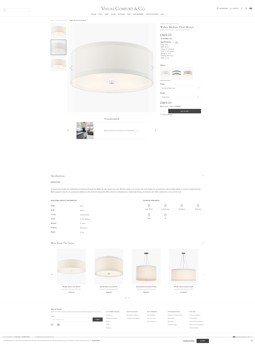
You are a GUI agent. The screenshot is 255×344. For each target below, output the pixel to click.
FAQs (107, 324)
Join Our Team (151, 318)
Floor (113, 14)
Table (107, 14)
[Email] (77, 320)
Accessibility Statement (196, 321)
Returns (108, 321)
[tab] (127, 175)
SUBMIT (97, 319)
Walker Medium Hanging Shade (146, 287)
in (173, 42)
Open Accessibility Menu (196, 324)
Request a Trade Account (175, 315)
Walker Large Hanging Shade (183, 287)
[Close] (252, 340)
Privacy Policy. (96, 340)
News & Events (151, 321)
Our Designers (138, 14)
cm (177, 42)
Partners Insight (172, 324)
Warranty (108, 328)
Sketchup (198, 209)
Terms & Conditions (195, 315)
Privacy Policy (193, 318)
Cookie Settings (194, 328)
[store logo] (123, 8)
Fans (129, 14)
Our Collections (152, 14)
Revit (149, 218)
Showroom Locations (133, 315)
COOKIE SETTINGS (188, 341)
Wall (100, 14)
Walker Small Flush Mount (109, 287)
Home (53, 20)
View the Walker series (182, 30)
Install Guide (165, 209)
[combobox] (16, 10)
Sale (162, 14)
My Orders (171, 321)
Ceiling (93, 14)
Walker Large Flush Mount (71, 287)
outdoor (121, 14)
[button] (250, 8)
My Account (171, 318)
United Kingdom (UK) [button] (242, 337)
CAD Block (181, 209)
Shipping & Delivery (111, 318)
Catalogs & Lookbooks (133, 318)
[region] (127, 341)
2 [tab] (128, 298)
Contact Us (109, 315)
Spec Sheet (149, 209)
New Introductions (62, 20)
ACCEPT (202, 341)
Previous (52, 274)
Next (203, 274)
